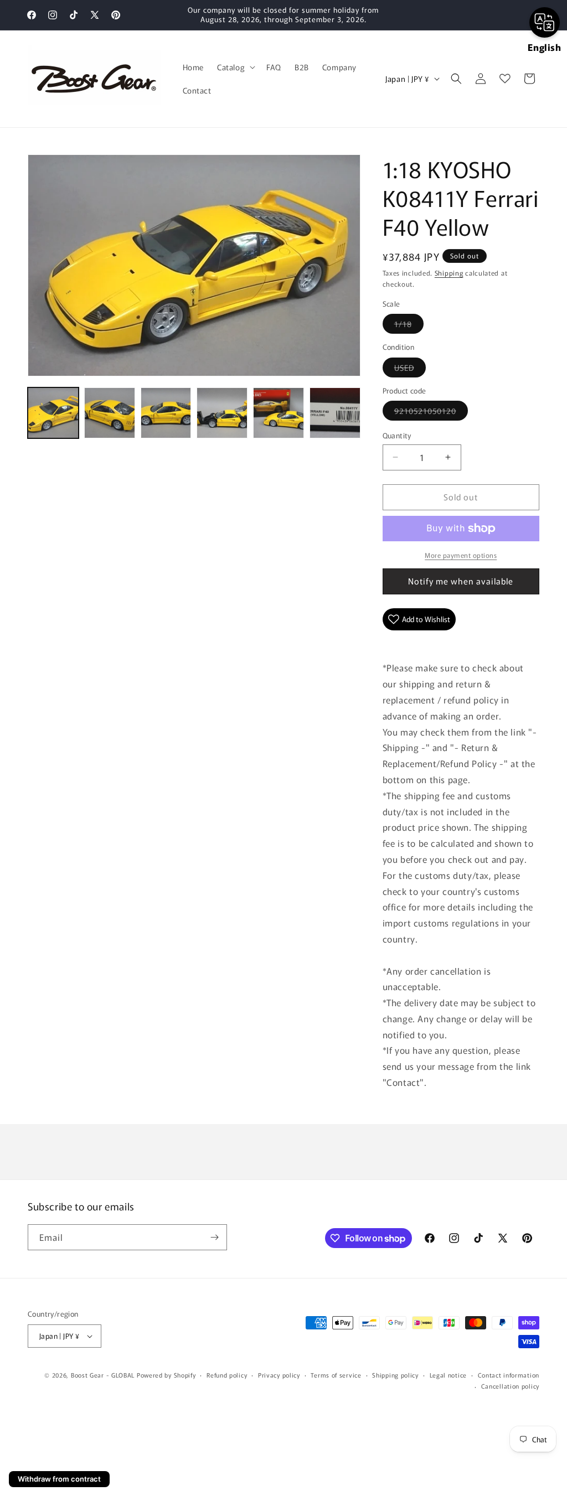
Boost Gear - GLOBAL (103, 1374)
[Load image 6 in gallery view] (335, 412)
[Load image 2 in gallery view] (109, 412)
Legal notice (448, 1374)
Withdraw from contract (59, 1478)
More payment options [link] (461, 555)
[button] (235, 67)
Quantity (397, 435)
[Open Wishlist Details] (505, 78)
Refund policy (227, 1374)
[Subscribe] (214, 1237)
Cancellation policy (510, 1385)
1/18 (409, 326)
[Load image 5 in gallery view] (278, 412)
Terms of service (336, 1374)
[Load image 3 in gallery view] (166, 412)
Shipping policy (395, 1374)
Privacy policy (279, 1374)
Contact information (508, 1374)
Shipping (449, 272)
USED (410, 369)
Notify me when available (460, 581)
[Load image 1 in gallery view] (53, 412)
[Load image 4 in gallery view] (222, 412)
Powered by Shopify (166, 1374)
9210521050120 (431, 413)
